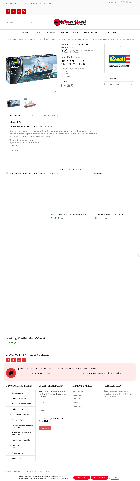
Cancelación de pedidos (21, 440)
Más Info (32, 115)
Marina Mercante (60, 39)
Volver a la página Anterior (121, 39)
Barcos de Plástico (40, 39)
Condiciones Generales (21, 414)
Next (55, 68)
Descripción (15, 115)
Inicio (25, 32)
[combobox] (119, 84)
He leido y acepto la (51, 420)
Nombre (42, 410)
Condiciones (49, 115)
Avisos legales (17, 393)
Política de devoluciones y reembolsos (22, 434)
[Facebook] (8, 11)
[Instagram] (13, 11)
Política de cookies (19, 398)
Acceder (127, 2)
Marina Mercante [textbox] (118, 84)
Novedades (112, 32)
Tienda (37, 32)
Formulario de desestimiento (17, 446)
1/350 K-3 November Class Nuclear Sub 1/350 (26, 339)
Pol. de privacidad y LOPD (22, 404)
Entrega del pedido (19, 420)
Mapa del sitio (17, 458)
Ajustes (115, 477)
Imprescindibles (92, 32)
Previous (8, 68)
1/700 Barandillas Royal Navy (111, 214)
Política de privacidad (20, 409)
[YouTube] (19, 11)
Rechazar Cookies (99, 477)
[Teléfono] (24, 11)
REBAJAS (50, 32)
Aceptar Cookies (82, 477)
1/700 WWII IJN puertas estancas (68, 214)
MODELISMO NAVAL (69, 32)
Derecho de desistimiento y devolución (22, 426)
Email (41, 402)
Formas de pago (18, 453)
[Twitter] (13, 360)
